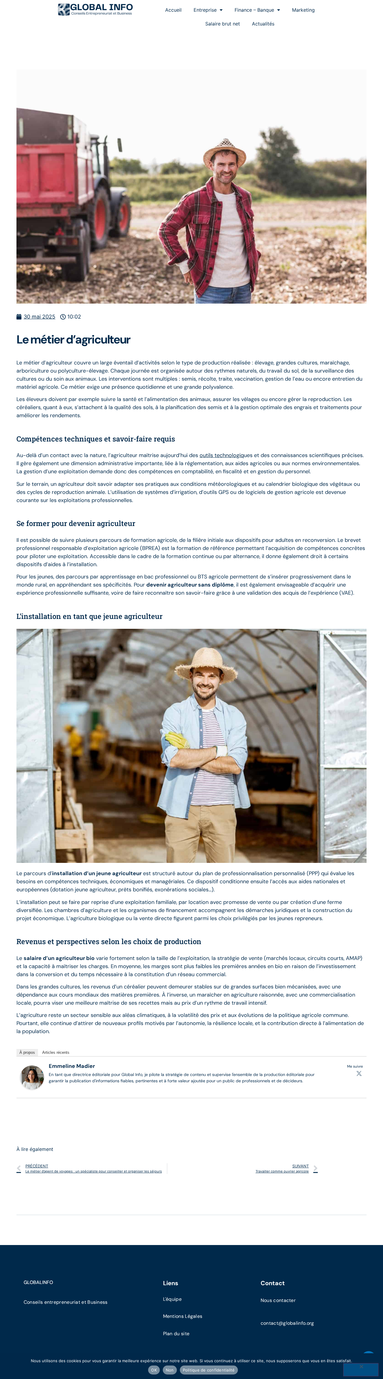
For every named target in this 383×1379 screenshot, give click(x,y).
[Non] (361, 1369)
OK (154, 1370)
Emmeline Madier (72, 1065)
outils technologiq (222, 455)
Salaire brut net (222, 24)
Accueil (173, 10)
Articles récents (55, 1052)
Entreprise (205, 10)
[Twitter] (359, 1073)
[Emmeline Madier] (32, 1087)
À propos (27, 1052)
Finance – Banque (254, 10)
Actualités (263, 24)
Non (170, 1370)
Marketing (303, 10)
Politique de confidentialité (209, 1370)
